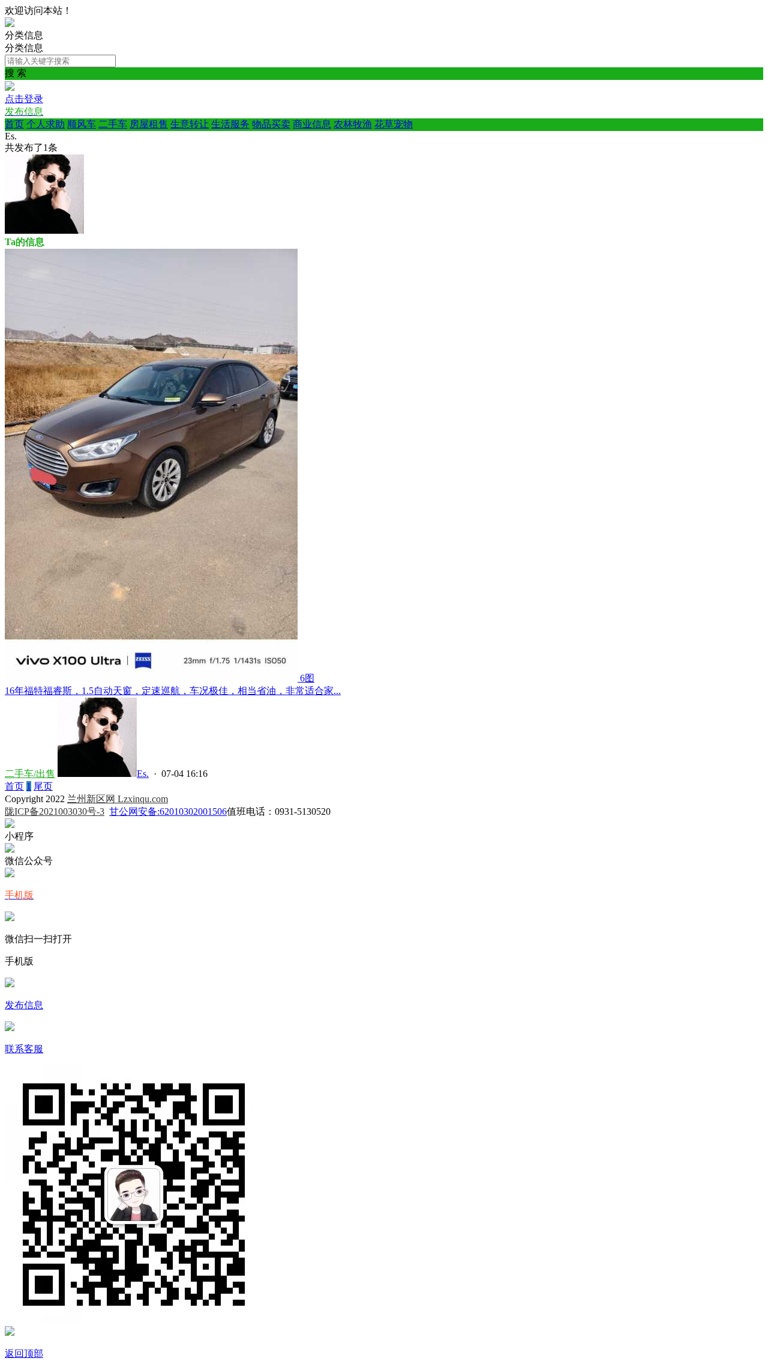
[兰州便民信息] (9, 24)
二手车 (112, 124)
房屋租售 (149, 124)
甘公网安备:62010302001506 (168, 811)
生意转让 (189, 124)
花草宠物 (393, 124)
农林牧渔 (353, 124)
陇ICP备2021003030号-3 (54, 811)
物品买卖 (271, 124)
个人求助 (45, 124)
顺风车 (81, 124)
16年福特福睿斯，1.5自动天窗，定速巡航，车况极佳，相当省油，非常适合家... (173, 691)
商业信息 (312, 124)
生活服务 (230, 124)
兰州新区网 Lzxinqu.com (117, 799)
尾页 (43, 786)
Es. (143, 774)
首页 (14, 124)
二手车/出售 (30, 774)
